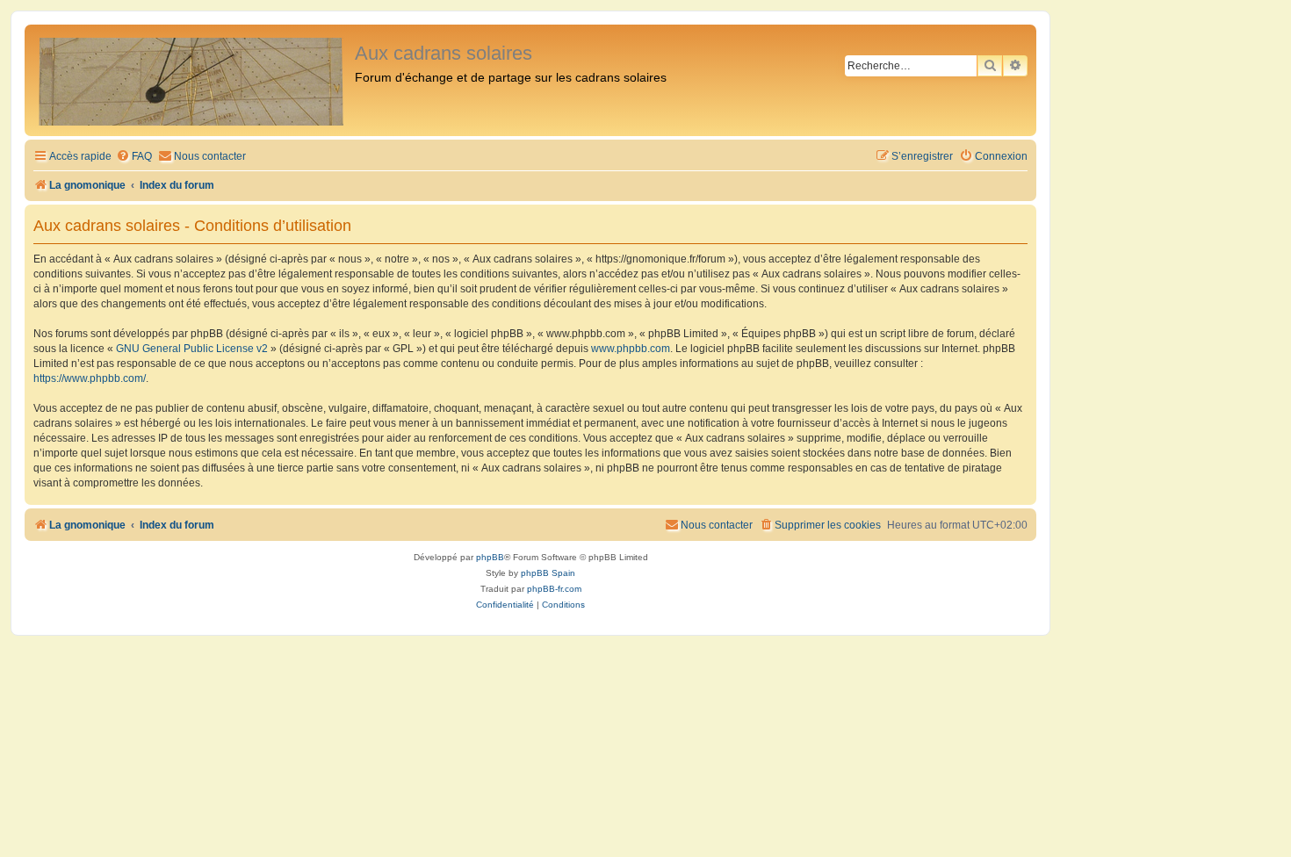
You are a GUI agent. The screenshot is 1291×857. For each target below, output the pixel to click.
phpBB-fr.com (554, 589)
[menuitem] (134, 157)
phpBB (490, 557)
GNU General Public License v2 (192, 348)
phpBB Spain (548, 573)
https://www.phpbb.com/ (89, 378)
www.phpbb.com (630, 348)
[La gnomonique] (192, 80)
